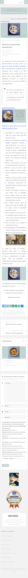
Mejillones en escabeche (7, 561)
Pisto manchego (5, 544)
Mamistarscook (7, 568)
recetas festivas (11, 313)
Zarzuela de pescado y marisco (15, 95)
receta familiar (11, 312)
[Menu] (2, 2)
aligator (14, 310)
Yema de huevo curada (7, 540)
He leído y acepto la (14, 460)
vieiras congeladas (11, 314)
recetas (17, 312)
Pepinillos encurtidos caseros (9, 553)
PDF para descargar (20, 286)
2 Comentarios (18, 363)
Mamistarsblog (7, 52)
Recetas (7, 19)
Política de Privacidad (13, 569)
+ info (17, 430)
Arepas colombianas (6, 536)
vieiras (17, 313)
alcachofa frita (7, 310)
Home (2, 19)
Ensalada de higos (6, 557)
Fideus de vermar (5, 549)
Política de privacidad (20, 458)
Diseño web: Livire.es (17, 568)
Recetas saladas (14, 40)
